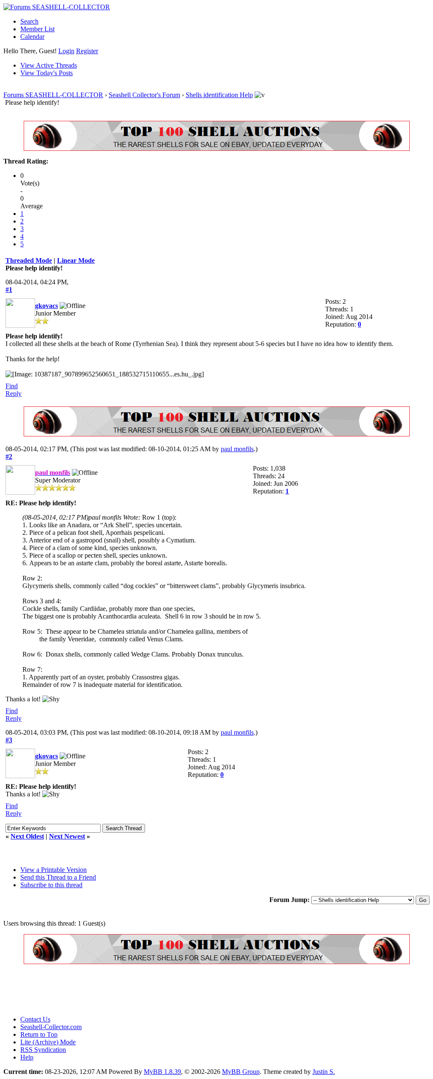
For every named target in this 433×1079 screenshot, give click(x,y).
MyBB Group (241, 1071)
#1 (8, 289)
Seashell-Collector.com (51, 1026)
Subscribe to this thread (51, 884)
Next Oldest (27, 836)
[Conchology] (217, 148)
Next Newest (67, 836)
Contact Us (35, 1019)
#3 (8, 740)
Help (26, 1057)
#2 (8, 456)
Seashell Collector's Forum (144, 94)
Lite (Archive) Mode (48, 1042)
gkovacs (46, 305)
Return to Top (39, 1034)
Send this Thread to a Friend (58, 877)
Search (29, 21)
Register (87, 50)
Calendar (32, 36)
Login (66, 50)
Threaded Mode (28, 260)
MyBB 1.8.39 (162, 1071)
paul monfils (237, 448)
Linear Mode (76, 260)
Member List (37, 29)
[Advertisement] (157, 990)
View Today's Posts (46, 72)
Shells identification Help (219, 94)
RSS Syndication (43, 1049)
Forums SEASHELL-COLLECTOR (53, 94)
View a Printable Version (53, 869)
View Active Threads (48, 65)
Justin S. (323, 1071)
